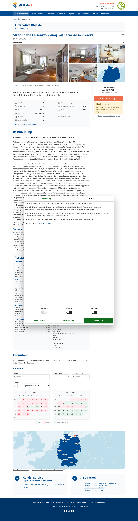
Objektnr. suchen (37, 14)
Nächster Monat (47, 385)
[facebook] (65, 510)
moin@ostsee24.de (107, 8)
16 (28, 407)
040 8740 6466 (107, 3)
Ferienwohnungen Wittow (94, 488)
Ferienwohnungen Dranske (94, 490)
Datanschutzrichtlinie (45, 223)
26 (59, 414)
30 (76, 414)
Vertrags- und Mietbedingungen (109, 116)
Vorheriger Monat (15, 385)
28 (68, 414)
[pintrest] (72, 510)
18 (85, 407)
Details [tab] (91, 198)
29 (72, 414)
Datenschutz (81, 503)
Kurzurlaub (61, 14)
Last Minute (50, 14)
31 (81, 414)
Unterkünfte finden (21, 14)
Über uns (65, 503)
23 (76, 410)
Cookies (90, 503)
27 (63, 414)
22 (72, 410)
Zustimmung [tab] (46, 198)
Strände (86, 14)
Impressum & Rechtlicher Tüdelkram (47, 503)
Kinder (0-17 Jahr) (78, 373)
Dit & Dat (95, 14)
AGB (72, 503)
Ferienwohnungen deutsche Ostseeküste (100, 483)
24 (81, 410)
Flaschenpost (100, 503)
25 (85, 410)
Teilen (123, 34)
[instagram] (69, 510)
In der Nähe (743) (21, 29)
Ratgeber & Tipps (74, 14)
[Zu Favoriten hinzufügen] (124, 43)
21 (68, 410)
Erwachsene (57, 373)
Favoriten (106, 14)
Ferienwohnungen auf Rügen (95, 485)
